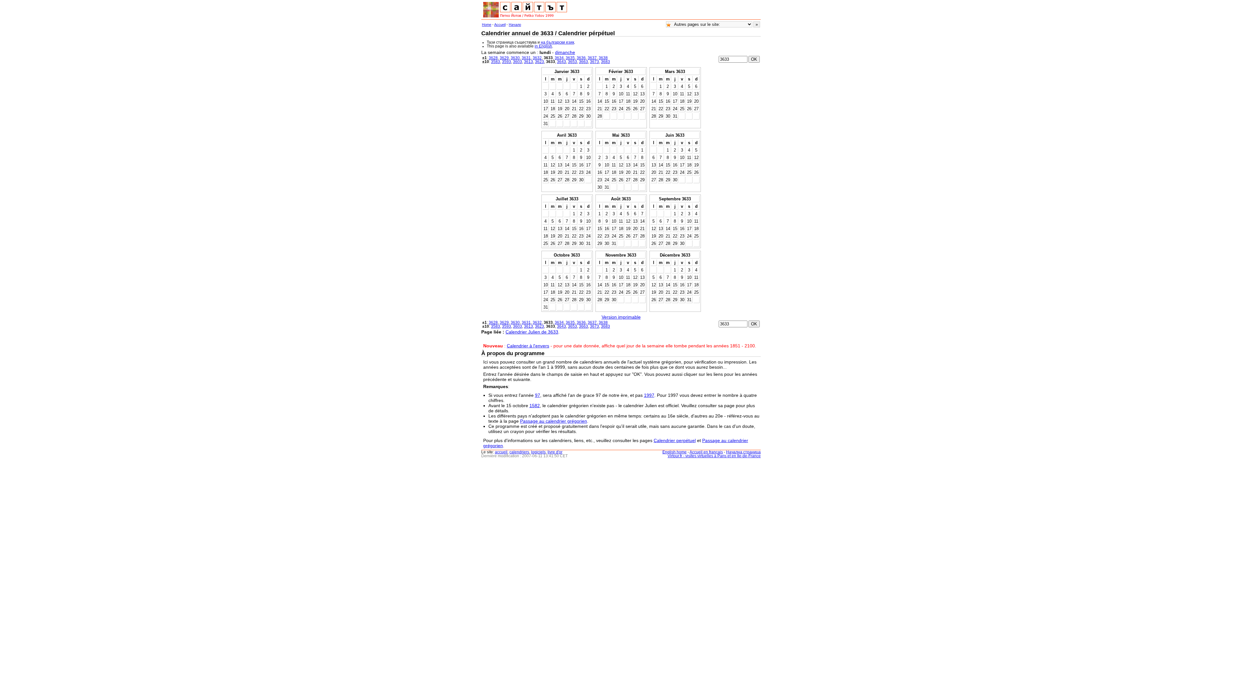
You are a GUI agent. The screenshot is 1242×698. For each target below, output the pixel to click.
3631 (526, 58)
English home (674, 452)
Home (486, 24)
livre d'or (555, 452)
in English (543, 46)
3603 (517, 62)
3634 (559, 58)
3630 (515, 58)
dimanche (565, 52)
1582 (534, 405)
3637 (592, 58)
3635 (570, 58)
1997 (649, 395)
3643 (561, 62)
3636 (581, 58)
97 (537, 395)
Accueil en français (706, 452)
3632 (537, 58)
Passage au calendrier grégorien (553, 421)
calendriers (519, 452)
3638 (603, 58)
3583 (495, 62)
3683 (605, 62)
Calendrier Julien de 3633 (532, 331)
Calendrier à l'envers (528, 345)
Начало (515, 24)
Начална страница (743, 452)
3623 (539, 62)
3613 (528, 62)
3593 (506, 62)
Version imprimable (621, 317)
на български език (557, 42)
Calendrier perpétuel (675, 440)
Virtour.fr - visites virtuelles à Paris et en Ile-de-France (714, 456)
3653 (572, 62)
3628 (493, 58)
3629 (504, 58)
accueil (501, 452)
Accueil (500, 24)
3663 (583, 62)
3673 (594, 62)
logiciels (538, 452)
